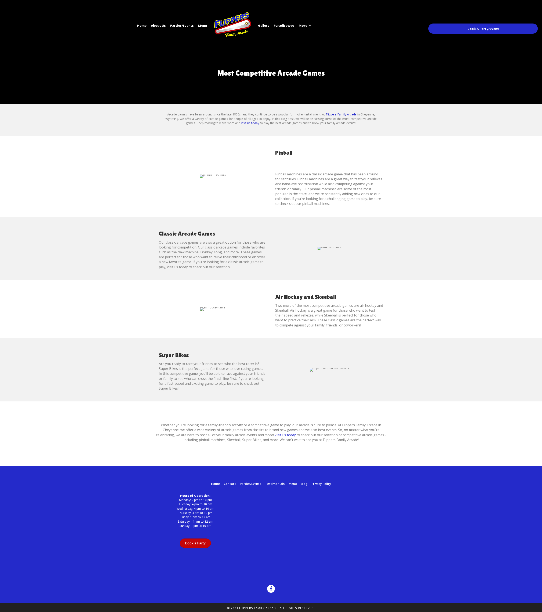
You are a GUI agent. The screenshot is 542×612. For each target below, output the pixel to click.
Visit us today (285, 435)
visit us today (250, 123)
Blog (304, 484)
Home (142, 25)
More (303, 25)
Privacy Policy (321, 484)
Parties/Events (182, 25)
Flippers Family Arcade (341, 114)
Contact (230, 484)
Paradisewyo (284, 25)
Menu (202, 25)
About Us (158, 25)
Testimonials (275, 484)
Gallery (263, 25)
